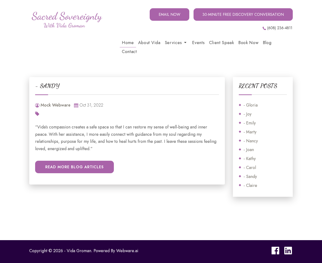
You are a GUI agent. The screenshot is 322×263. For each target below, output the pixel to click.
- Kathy (250, 159)
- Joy (248, 114)
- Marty (250, 132)
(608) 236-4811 (279, 28)
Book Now (248, 43)
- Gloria (251, 105)
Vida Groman (79, 251)
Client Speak (221, 43)
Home (128, 43)
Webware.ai (127, 251)
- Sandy (250, 176)
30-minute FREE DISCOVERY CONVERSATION (243, 14)
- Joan (249, 150)
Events (198, 43)
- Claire (250, 185)
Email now (169, 14)
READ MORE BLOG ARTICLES (74, 167)
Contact (129, 52)
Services (173, 43)
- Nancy (251, 141)
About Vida (149, 43)
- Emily (250, 123)
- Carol (250, 167)
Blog (267, 43)
